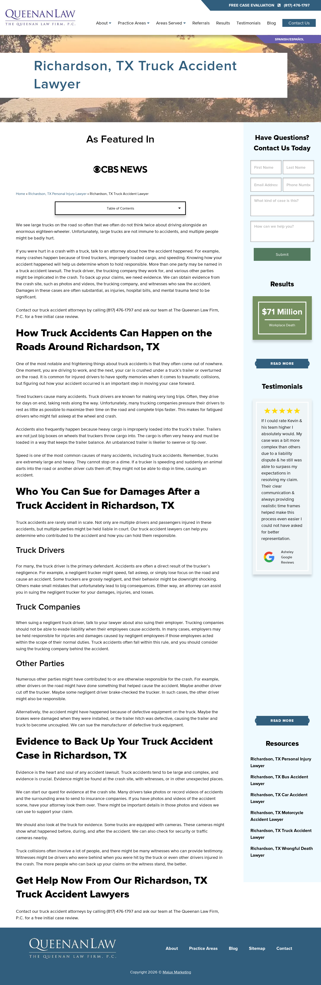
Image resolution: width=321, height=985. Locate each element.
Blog (271, 23)
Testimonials (248, 23)
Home (20, 194)
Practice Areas (132, 23)
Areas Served (169, 23)
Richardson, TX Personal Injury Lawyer (57, 194)
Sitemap (257, 948)
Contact (284, 948)
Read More (282, 363)
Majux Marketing (177, 972)
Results (223, 23)
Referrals (201, 23)
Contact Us (299, 23)
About (102, 23)
